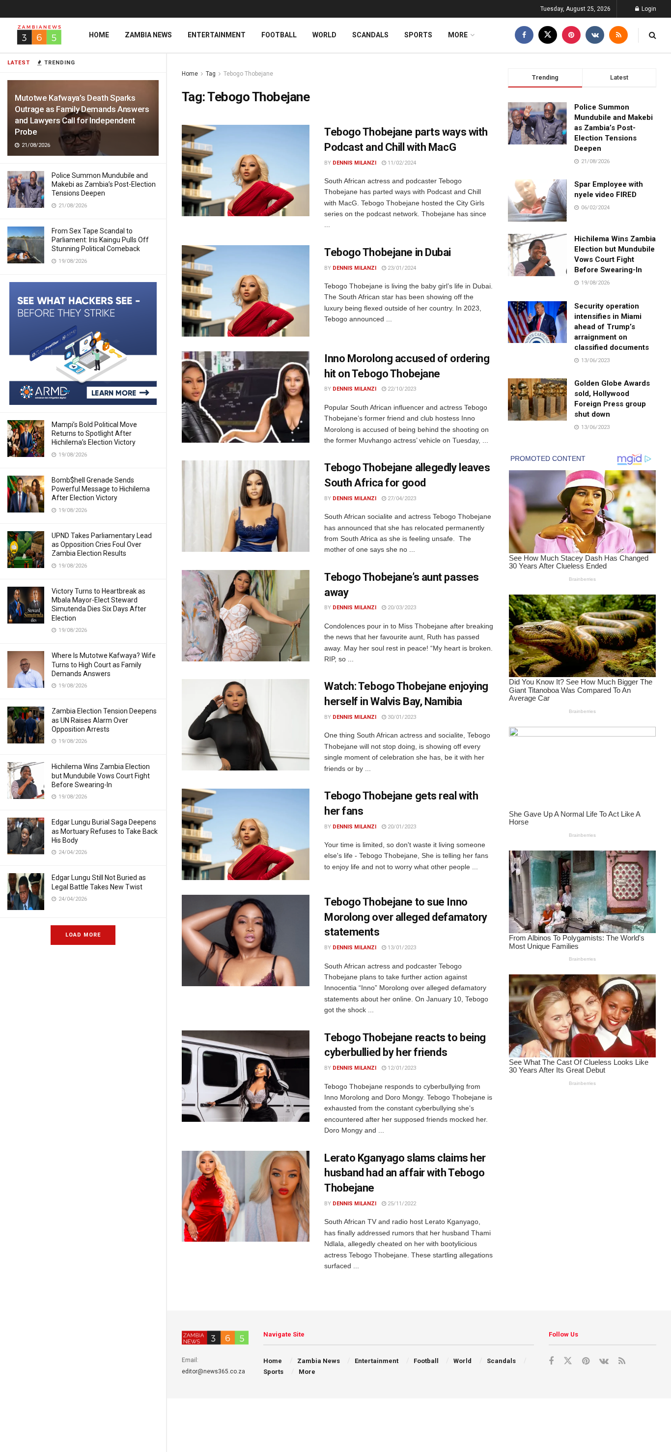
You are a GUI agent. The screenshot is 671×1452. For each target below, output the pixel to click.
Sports (418, 35)
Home (99, 35)
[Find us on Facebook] (524, 35)
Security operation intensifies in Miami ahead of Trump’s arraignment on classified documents (611, 327)
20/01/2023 (401, 827)
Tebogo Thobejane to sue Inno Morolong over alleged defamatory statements (405, 917)
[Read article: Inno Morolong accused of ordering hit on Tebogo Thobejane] (245, 397)
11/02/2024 (401, 163)
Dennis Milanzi (354, 163)
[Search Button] (652, 35)
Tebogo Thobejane (248, 73)
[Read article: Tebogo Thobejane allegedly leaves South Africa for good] (245, 506)
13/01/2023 (401, 947)
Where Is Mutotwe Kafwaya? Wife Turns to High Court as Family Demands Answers (104, 664)
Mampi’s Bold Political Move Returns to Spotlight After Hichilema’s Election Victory (94, 433)
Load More (83, 935)
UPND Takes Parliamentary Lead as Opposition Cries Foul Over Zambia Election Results (102, 544)
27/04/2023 (401, 498)
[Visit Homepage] (39, 35)
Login (648, 8)
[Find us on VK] (595, 35)
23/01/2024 (401, 268)
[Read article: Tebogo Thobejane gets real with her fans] (245, 834)
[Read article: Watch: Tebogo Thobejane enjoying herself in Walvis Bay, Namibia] (245, 724)
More (458, 35)
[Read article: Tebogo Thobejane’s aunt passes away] (245, 615)
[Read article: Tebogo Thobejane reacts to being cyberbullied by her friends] (245, 1076)
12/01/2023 (401, 1068)
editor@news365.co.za (213, 1371)
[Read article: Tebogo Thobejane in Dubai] (245, 291)
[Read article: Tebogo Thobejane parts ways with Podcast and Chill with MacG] (245, 170)
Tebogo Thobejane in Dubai (387, 252)
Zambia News (148, 35)
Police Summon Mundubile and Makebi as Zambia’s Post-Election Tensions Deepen (104, 184)
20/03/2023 (401, 607)
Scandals (370, 35)
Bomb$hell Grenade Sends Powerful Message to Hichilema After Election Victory (101, 489)
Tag (211, 73)
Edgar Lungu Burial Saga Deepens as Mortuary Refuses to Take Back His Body (105, 831)
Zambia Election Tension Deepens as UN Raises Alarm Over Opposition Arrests (104, 720)
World (324, 35)
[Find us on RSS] (618, 35)
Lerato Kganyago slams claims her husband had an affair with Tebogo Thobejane (405, 1173)
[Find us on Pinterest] (571, 35)
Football (279, 35)
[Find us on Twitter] (547, 35)
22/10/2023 (401, 389)
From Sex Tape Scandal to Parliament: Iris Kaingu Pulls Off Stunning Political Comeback (100, 240)
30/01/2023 (401, 717)
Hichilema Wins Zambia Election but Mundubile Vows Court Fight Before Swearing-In (101, 775)
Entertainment (217, 35)
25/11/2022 (401, 1203)
